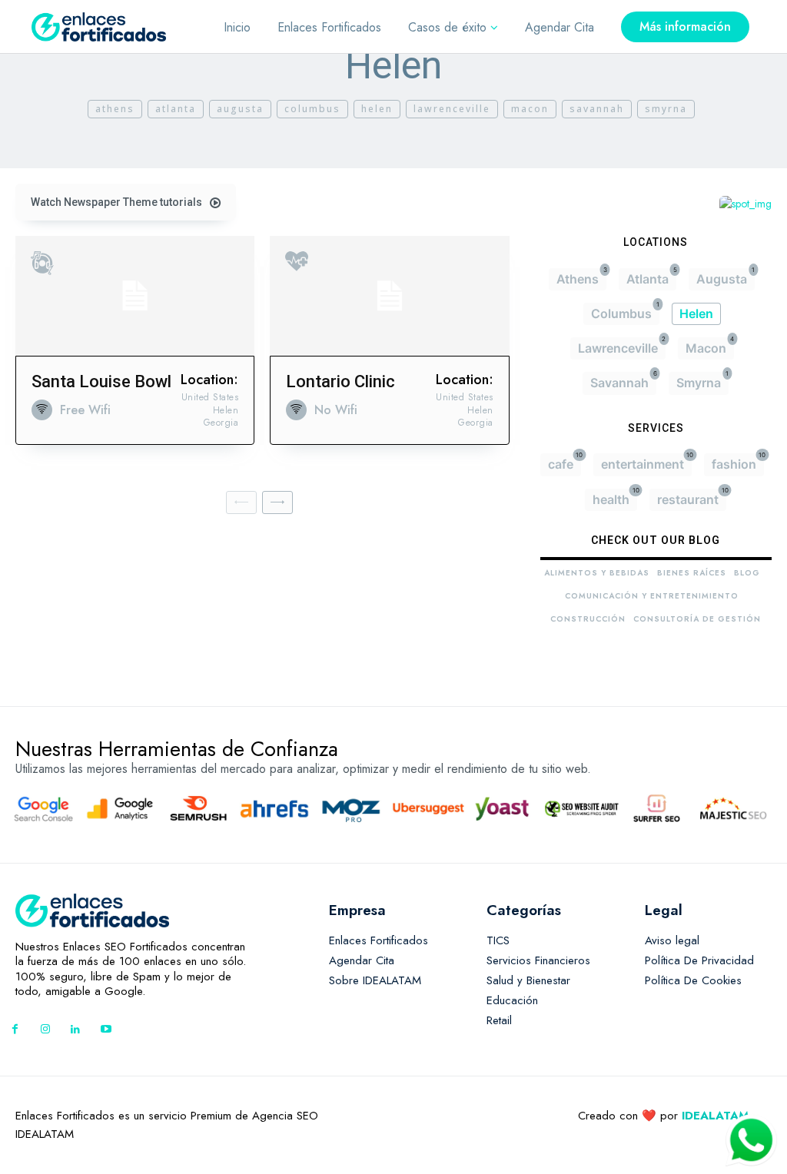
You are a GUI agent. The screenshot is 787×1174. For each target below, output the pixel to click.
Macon (530, 108)
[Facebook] (15, 1030)
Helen (377, 108)
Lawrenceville (451, 108)
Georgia (221, 422)
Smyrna (666, 108)
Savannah (596, 108)
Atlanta (175, 108)
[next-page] (277, 502)
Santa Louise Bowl (101, 381)
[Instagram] (45, 1030)
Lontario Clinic (340, 381)
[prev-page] (241, 502)
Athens (114, 108)
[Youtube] (106, 1030)
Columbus (312, 108)
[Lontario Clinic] (389, 296)
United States (210, 397)
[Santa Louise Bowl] (134, 296)
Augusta (240, 108)
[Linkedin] (76, 1030)
